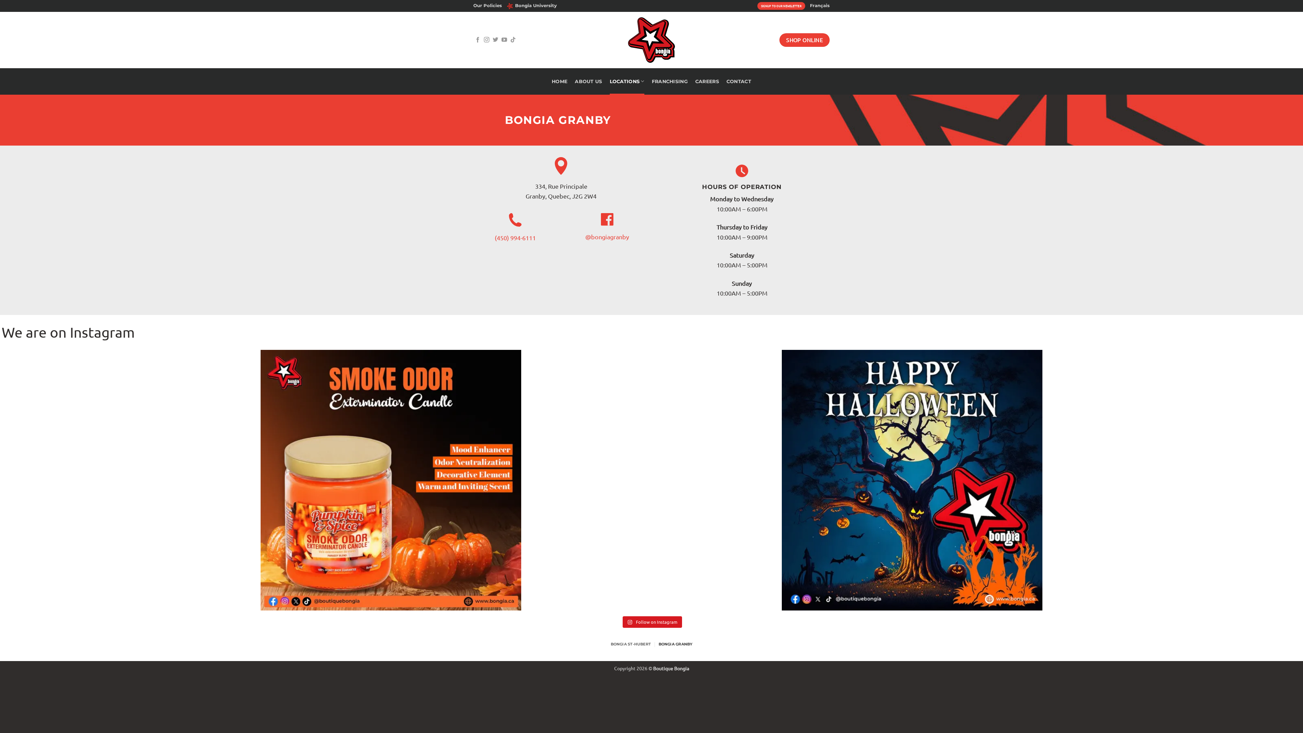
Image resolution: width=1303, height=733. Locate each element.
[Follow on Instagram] (486, 40)
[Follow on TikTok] (513, 40)
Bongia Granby (676, 644)
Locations (625, 81)
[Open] (130, 480)
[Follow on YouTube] (504, 40)
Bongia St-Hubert (631, 644)
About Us (588, 81)
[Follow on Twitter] (495, 40)
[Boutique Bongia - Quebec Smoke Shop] (651, 40)
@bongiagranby (607, 236)
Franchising (670, 81)
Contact (738, 81)
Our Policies (487, 5)
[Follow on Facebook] (477, 40)
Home (559, 81)
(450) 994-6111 (515, 237)
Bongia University (536, 5)
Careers (707, 81)
